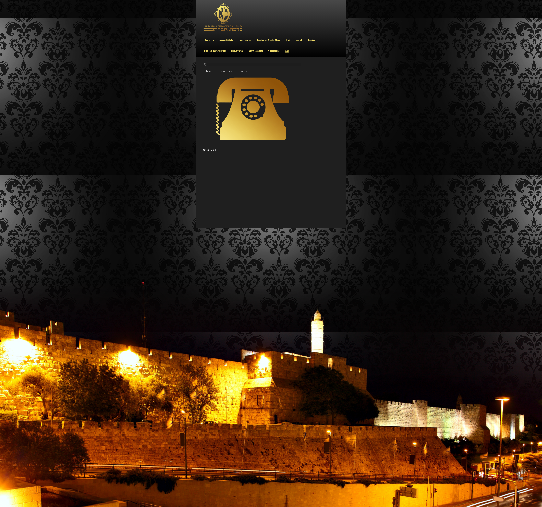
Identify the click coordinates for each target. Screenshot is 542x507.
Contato (299, 40)
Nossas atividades (226, 40)
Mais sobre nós (245, 40)
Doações (311, 40)
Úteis (288, 40)
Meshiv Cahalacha (256, 51)
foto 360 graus (237, 51)
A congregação (274, 51)
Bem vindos (209, 40)
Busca (287, 51)
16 (204, 64)
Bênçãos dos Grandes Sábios (268, 40)
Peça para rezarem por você (215, 51)
